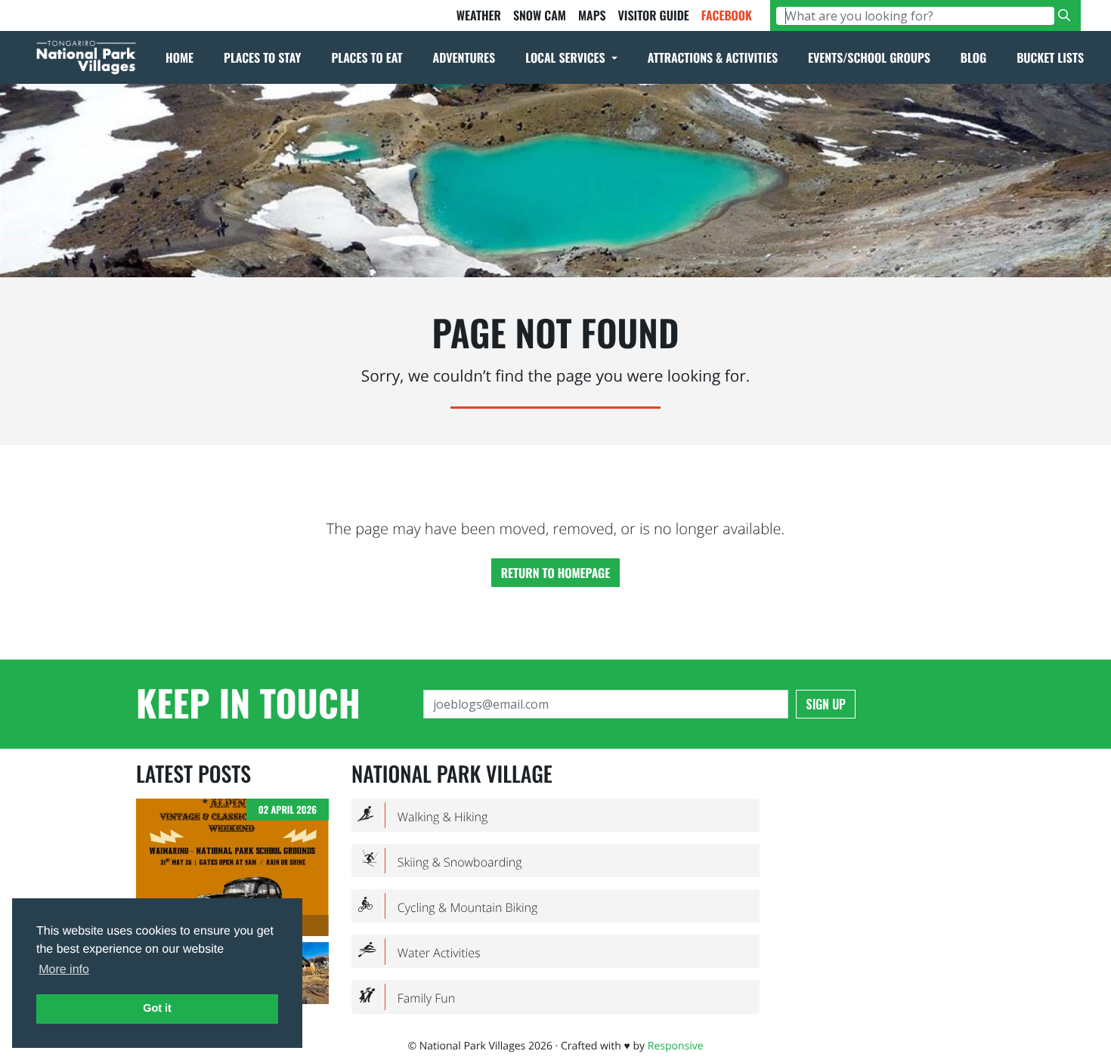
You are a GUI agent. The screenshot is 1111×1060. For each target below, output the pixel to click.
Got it (157, 1009)
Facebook (726, 15)
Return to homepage (556, 573)
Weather (478, 15)
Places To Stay (262, 57)
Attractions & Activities (713, 57)
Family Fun (406, 997)
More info (64, 969)
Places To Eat (366, 57)
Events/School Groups (869, 57)
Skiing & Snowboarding (439, 861)
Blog (973, 57)
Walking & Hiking (422, 816)
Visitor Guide (653, 15)
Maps (592, 15)
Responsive (676, 1046)
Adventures (464, 57)
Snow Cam (539, 15)
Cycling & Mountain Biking (447, 907)
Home (179, 57)
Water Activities (418, 952)
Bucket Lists (1050, 57)
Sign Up (826, 704)
